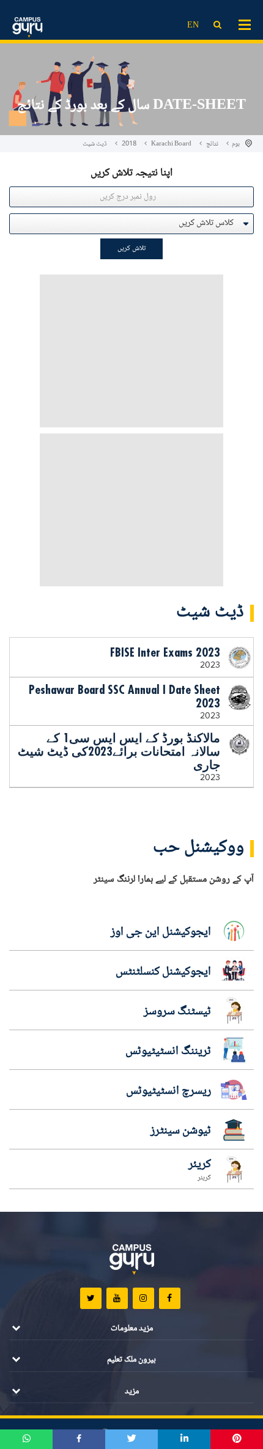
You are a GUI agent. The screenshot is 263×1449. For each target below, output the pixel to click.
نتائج (212, 144)
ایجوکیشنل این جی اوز (161, 932)
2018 (129, 144)
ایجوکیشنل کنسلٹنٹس (163, 972)
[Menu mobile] (245, 24)
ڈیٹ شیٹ (95, 144)
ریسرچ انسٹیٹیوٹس (168, 1091)
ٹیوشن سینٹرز (180, 1131)
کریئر (199, 1164)
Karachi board (171, 144)
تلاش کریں (131, 248)
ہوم (236, 144)
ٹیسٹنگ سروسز (177, 1011)
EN (193, 25)
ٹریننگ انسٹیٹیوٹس (168, 1051)
